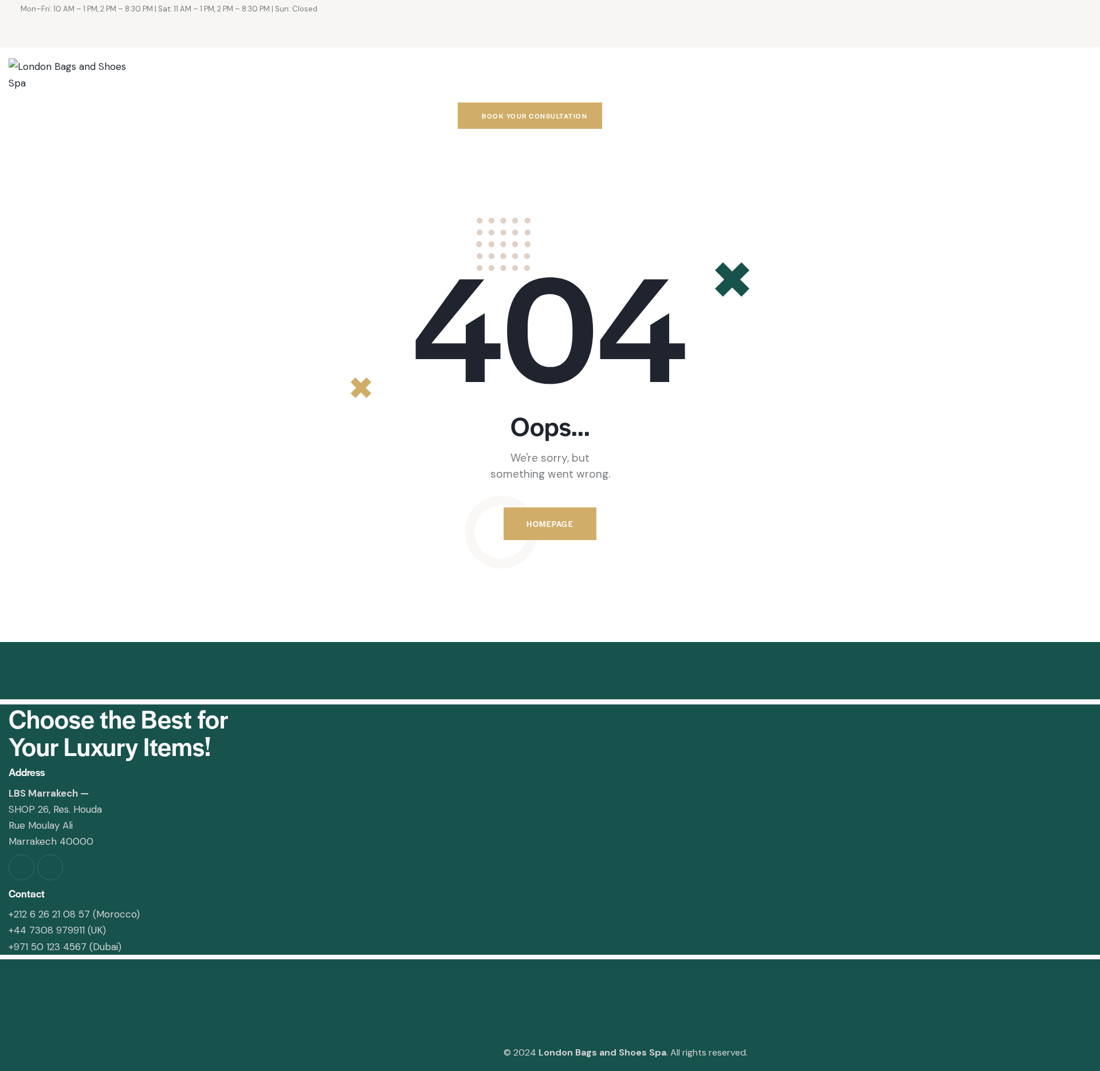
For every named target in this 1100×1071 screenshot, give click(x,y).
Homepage (550, 523)
